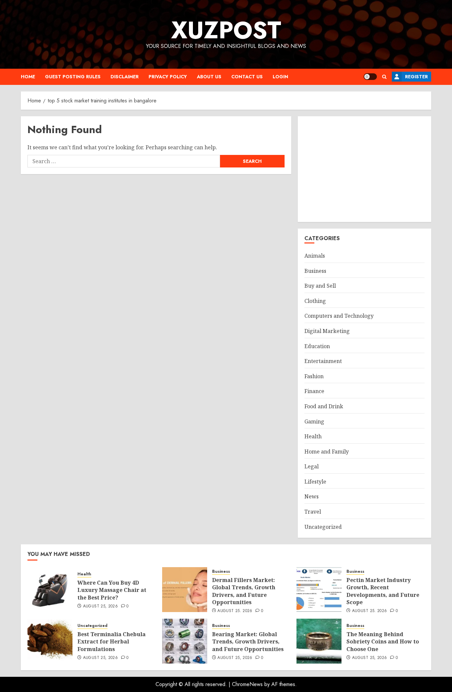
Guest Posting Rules (73, 76)
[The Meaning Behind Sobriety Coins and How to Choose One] (318, 641)
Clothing (315, 301)
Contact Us (247, 76)
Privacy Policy (168, 76)
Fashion (314, 376)
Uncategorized (323, 526)
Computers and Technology (339, 315)
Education (317, 346)
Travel (312, 511)
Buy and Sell (320, 285)
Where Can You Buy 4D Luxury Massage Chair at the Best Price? (111, 590)
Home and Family (326, 451)
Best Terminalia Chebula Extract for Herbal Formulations (111, 642)
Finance (314, 391)
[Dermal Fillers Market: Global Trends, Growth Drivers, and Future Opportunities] (184, 589)
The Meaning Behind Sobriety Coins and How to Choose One (382, 642)
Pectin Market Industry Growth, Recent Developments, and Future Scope (382, 591)
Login (280, 76)
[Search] (384, 76)
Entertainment (323, 361)
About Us (209, 76)
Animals (314, 255)
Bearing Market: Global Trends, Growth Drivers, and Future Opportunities (248, 642)
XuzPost (226, 30)
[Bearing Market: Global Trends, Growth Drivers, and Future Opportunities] (184, 641)
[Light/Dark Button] (370, 76)
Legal (311, 466)
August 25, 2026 (100, 606)
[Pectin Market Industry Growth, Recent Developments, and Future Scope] (318, 589)
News (311, 496)
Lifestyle (315, 481)
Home (28, 76)
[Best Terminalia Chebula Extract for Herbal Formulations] (49, 641)
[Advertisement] (364, 169)
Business (315, 270)
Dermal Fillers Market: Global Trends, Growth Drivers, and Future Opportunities (243, 591)
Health (313, 436)
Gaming (314, 421)
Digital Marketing (327, 331)
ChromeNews (247, 684)
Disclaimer (125, 76)
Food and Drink (323, 406)
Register (416, 76)
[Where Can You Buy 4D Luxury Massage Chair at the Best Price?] (49, 589)
